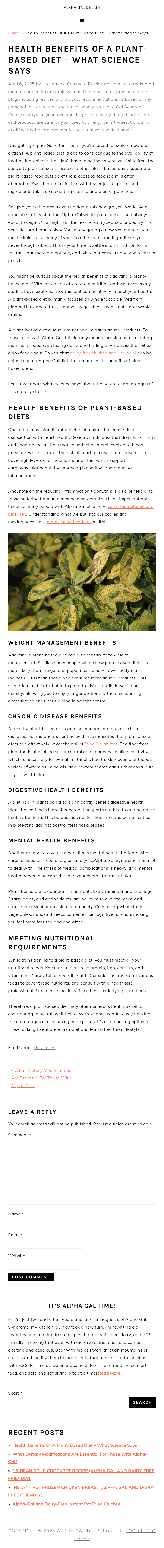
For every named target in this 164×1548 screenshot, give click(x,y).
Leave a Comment (68, 83)
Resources (45, 1047)
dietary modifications (69, 521)
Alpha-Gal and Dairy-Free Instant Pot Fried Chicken (66, 1503)
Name (15, 1214)
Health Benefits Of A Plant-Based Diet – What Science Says (75, 1445)
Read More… (110, 1373)
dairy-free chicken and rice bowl (103, 352)
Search (15, 1393)
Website (16, 1255)
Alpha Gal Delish (82, 7)
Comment (19, 1134)
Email (15, 1234)
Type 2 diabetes (101, 744)
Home (14, 33)
